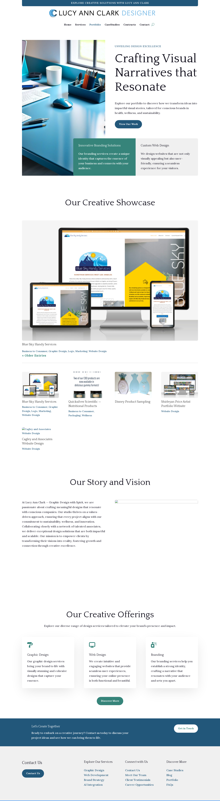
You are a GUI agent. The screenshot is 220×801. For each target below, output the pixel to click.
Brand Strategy (94, 780)
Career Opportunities (139, 784)
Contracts (129, 24)
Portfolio (95, 24)
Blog (169, 775)
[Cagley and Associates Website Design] (40, 431)
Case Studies (174, 770)
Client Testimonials (137, 780)
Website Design (98, 351)
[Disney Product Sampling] (133, 385)
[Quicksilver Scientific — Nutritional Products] (86, 385)
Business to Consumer (34, 351)
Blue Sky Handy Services (39, 344)
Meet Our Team (135, 775)
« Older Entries (34, 355)
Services (80, 24)
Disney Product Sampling (132, 402)
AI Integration (93, 784)
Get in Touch (186, 728)
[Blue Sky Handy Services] (110, 280)
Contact (145, 24)
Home (67, 24)
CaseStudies (112, 24)
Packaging (74, 415)
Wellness (87, 415)
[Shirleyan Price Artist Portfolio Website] (179, 385)
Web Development (96, 775)
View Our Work (128, 124)
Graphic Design (58, 351)
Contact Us (33, 773)
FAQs (169, 784)
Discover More (110, 700)
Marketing (81, 351)
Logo (71, 351)
